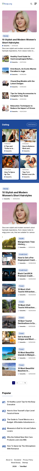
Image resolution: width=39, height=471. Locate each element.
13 (25, 383)
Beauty (5, 36)
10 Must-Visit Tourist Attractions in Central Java (27, 307)
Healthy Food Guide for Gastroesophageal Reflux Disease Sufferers (21, 58)
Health (21, 238)
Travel (21, 286)
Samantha (6, 45)
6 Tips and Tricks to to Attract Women (10, 148)
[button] (31, 4)
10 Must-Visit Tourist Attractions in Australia (27, 291)
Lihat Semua (32, 124)
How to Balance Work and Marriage (28, 148)
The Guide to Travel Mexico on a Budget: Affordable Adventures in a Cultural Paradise (21, 422)
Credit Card (23, 254)
